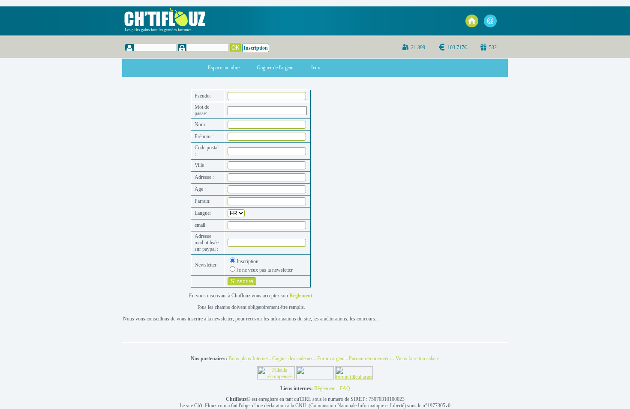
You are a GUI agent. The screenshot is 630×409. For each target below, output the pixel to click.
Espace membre (224, 68)
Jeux (315, 68)
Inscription (255, 48)
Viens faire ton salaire (417, 359)
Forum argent (331, 359)
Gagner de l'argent (275, 68)
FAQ (345, 388)
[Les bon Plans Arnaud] (315, 378)
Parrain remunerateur (370, 359)
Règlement (325, 388)
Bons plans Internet (248, 359)
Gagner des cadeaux (292, 359)
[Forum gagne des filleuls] (354, 378)
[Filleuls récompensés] (276, 378)
